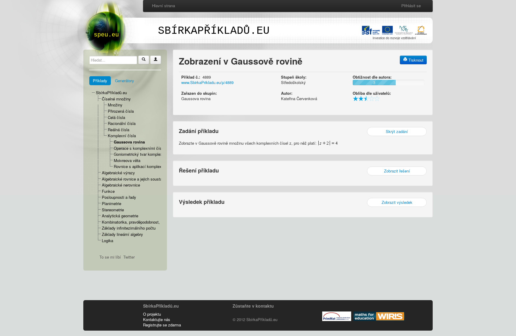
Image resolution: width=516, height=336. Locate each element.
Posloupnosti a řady (119, 197)
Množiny (115, 105)
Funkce (108, 191)
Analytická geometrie (120, 216)
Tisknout (415, 60)
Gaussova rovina (129, 142)
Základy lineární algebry (122, 234)
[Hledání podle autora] (155, 60)
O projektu (152, 314)
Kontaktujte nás (156, 319)
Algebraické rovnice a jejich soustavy (134, 179)
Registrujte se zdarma (162, 325)
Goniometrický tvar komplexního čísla (146, 154)
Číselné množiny (116, 99)
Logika (107, 240)
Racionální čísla (122, 123)
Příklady (100, 80)
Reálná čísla (118, 129)
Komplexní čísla (122, 135)
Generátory (124, 80)
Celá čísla (116, 117)
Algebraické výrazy (118, 172)
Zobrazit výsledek (397, 202)
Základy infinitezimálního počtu (129, 228)
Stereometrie (113, 210)
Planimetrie (111, 203)
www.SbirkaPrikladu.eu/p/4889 (207, 82)
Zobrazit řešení (397, 171)
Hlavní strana (163, 5)
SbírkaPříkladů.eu (111, 92)
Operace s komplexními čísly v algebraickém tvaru (158, 148)
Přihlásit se (411, 5)
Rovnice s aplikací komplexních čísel (146, 166)
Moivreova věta (127, 160)
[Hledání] (143, 60)
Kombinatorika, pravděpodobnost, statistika (139, 222)
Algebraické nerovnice (121, 185)
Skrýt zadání (397, 131)
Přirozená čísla (121, 111)
